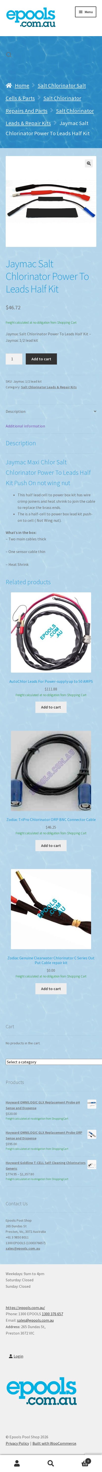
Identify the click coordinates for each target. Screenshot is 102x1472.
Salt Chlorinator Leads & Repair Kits (49, 387)
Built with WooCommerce (54, 1443)
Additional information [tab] (25, 425)
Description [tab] (16, 411)
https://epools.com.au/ (25, 1307)
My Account (17, 1463)
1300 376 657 (52, 1313)
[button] (89, 163)
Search (51, 1463)
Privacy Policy (17, 1443)
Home (22, 85)
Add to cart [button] (51, 707)
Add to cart (41, 358)
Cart (78, 1459)
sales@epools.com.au (23, 1248)
